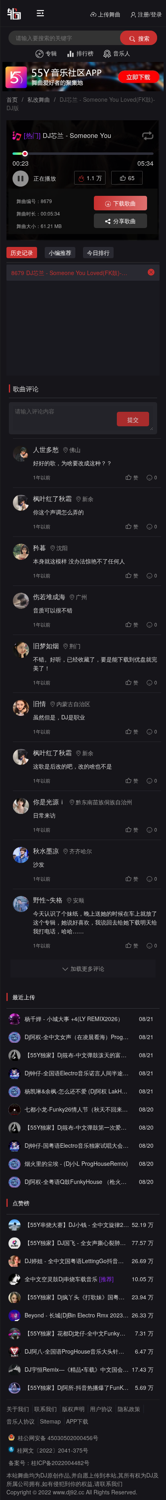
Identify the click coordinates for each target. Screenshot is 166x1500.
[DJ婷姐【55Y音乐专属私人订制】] (14, 1261)
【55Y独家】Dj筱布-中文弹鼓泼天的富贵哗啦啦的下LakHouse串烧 (77, 1055)
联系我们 (45, 1409)
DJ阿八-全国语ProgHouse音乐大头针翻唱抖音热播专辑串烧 (77, 1351)
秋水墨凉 (46, 850)
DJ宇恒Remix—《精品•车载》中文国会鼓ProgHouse (77, 1369)
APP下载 (77, 1421)
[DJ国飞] (14, 1243)
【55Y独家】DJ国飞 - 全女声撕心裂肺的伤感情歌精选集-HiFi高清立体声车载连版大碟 (77, 1243)
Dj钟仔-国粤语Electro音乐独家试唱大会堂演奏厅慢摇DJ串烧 (77, 1145)
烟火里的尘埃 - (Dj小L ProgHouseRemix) (76, 1163)
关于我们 (17, 1409)
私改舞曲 (38, 99)
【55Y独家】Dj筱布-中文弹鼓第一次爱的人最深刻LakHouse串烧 (77, 1127)
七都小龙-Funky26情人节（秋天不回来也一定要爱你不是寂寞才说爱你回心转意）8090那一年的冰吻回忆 (77, 1109)
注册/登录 (150, 14)
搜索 (143, 38)
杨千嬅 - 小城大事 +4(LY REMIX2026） (74, 1019)
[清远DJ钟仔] (14, 1073)
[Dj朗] (14, 1019)
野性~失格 (47, 899)
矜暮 (39, 547)
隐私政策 (129, 1409)
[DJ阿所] (14, 1387)
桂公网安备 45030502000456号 (58, 1438)
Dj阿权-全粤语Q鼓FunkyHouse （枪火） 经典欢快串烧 (77, 1181)
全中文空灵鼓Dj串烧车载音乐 (69, 1279)
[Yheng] (14, 1369)
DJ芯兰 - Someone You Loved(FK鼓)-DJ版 (70, 273)
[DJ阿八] (14, 1351)
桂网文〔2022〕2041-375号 (52, 1450)
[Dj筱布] (14, 1055)
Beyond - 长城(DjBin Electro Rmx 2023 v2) (77, 1315)
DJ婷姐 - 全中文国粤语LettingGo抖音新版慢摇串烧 (77, 1261)
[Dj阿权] (14, 1037)
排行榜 (85, 53)
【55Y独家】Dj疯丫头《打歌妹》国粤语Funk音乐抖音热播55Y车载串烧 (77, 1297)
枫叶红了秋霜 (52, 498)
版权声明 (73, 1409)
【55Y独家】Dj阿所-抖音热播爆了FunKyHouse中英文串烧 (77, 1387)
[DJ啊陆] (14, 1279)
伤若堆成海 (49, 596)
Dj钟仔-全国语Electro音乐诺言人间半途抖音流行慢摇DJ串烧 (77, 1073)
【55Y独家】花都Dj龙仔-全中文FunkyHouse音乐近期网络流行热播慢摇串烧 (77, 1333)
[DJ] (14, 1315)
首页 (12, 99)
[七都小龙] (14, 1109)
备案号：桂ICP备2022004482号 (48, 1463)
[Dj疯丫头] (14, 1297)
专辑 (51, 53)
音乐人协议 (20, 1421)
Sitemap (50, 1421)
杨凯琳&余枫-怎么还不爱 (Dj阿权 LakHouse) (77, 1091)
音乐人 (121, 53)
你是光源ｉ (49, 801)
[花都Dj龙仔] (14, 1333)
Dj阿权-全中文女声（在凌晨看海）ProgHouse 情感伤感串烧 (77, 1037)
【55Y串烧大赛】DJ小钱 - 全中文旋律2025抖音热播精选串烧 (77, 1225)
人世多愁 (46, 449)
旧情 (39, 703)
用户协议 (101, 1409)
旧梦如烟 (46, 645)
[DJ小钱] (14, 1224)
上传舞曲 (109, 14)
